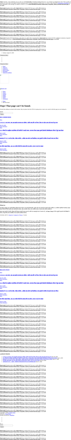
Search (1, 111)
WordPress (12, 415)
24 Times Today (5, 86)
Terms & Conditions (7, 72)
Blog (1, 119)
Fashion (4, 93)
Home (4, 66)
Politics (4, 96)
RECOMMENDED (5, 117)
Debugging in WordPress (63, 3)
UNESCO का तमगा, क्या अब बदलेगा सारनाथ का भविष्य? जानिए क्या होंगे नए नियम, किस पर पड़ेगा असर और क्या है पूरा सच (29, 122)
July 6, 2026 (2, 133)
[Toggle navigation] (0, 89)
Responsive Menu (4, 55)
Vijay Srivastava (3, 126)
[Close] (0, 423)
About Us (5, 67)
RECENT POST (4, 270)
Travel (4, 92)
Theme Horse (8, 414)
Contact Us (5, 69)
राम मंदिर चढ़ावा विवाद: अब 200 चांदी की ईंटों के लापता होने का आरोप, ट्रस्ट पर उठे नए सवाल (21, 146)
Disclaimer (5, 71)
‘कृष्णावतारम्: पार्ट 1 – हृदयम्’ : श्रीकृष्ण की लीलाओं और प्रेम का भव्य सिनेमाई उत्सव (19, 361)
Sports (4, 97)
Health (4, 95)
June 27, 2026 (3, 141)
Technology (5, 98)
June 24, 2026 (3, 148)
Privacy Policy (6, 70)
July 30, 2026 (3, 125)
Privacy (21, 215)
